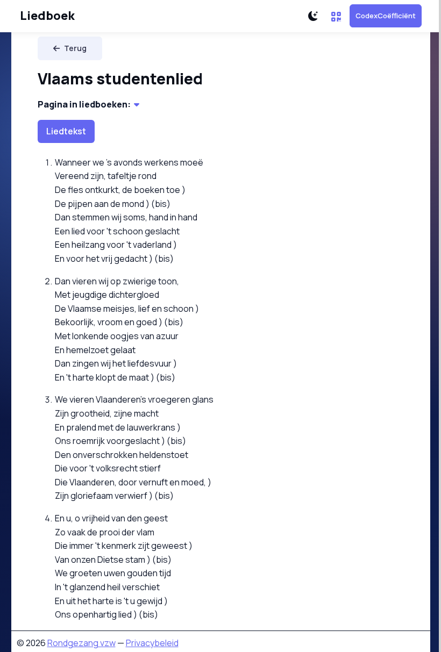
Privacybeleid (152, 643)
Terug (75, 48)
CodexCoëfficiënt (385, 15)
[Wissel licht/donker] (313, 16)
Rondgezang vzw (81, 643)
